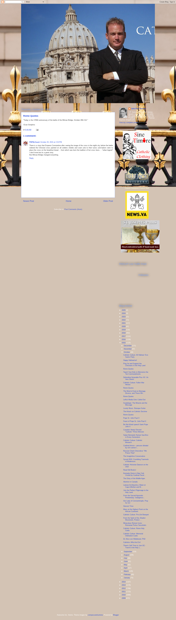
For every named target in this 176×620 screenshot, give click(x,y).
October (127, 352)
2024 (124, 313)
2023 (124, 317)
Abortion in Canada (130, 482)
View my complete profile (128, 122)
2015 (124, 343)
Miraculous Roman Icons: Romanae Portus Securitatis (134, 524)
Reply (31, 158)
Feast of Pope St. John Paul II (134, 421)
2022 (124, 320)
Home (68, 201)
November (128, 349)
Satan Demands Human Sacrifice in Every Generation (135, 436)
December (128, 346)
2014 (124, 582)
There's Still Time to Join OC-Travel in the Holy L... (134, 547)
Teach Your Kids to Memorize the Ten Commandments (135, 373)
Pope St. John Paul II (131, 418)
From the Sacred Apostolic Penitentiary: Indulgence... (134, 497)
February (127, 574)
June (126, 561)
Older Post (108, 201)
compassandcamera (95, 615)
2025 (124, 310)
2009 (124, 598)
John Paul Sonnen (138, 109)
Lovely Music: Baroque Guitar (134, 408)
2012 (124, 588)
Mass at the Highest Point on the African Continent (135, 510)
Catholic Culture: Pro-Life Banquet (136, 515)
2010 (124, 595)
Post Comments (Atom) (73, 209)
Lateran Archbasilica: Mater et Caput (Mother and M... (134, 486)
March (126, 571)
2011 (124, 592)
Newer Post (28, 201)
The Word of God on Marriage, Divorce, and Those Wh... (134, 392)
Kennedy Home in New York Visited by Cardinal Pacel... (134, 474)
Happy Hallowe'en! (130, 360)
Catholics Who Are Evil (131, 542)
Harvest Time (128, 506)
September (128, 552)
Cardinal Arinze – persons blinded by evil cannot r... (135, 447)
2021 (124, 323)
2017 (124, 336)
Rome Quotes (128, 369)
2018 (124, 333)
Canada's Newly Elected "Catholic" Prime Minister (133, 431)
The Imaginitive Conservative (134, 456)
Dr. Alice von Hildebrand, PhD (134, 539)
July (126, 558)
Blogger (116, 615)
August (127, 555)
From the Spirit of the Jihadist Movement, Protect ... (134, 519)
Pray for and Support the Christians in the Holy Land (134, 365)
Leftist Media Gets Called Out (134, 400)
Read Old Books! (129, 470)
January (127, 578)
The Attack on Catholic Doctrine (135, 411)
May (126, 565)
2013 (124, 585)
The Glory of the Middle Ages (134, 478)
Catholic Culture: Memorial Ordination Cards (133, 535)
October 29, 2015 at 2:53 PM (51, 142)
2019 (124, 330)
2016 (124, 339)
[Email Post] (37, 130)
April (126, 568)
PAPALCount (34, 142)
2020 (124, 326)
